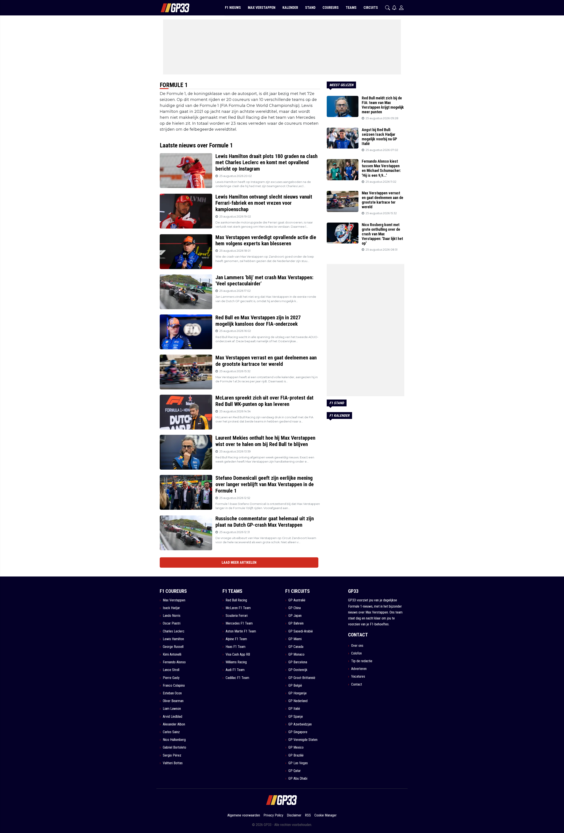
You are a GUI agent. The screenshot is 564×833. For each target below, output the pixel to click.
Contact (356, 684)
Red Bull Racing (236, 600)
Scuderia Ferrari (237, 616)
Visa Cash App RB (238, 654)
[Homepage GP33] (169, 8)
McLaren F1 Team (238, 608)
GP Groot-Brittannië (301, 678)
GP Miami (295, 639)
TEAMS (351, 8)
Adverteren (359, 669)
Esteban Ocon (172, 693)
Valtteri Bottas (173, 763)
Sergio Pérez (172, 755)
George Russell (173, 647)
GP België (295, 685)
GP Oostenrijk (297, 670)
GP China (294, 608)
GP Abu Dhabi (297, 778)
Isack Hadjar (171, 608)
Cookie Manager (325, 815)
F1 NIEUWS (233, 8)
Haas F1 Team (235, 647)
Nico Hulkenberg (174, 740)
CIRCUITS (371, 8)
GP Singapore (297, 732)
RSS (308, 815)
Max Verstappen (174, 600)
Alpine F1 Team (236, 639)
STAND (310, 8)
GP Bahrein (296, 623)
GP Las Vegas (298, 763)
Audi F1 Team (235, 670)
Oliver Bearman (173, 701)
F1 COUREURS (173, 591)
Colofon (356, 653)
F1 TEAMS (232, 591)
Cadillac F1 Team (237, 678)
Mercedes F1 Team (239, 623)
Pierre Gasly (171, 678)
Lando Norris (171, 616)
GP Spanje (295, 716)
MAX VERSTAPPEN (261, 8)
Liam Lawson (172, 709)
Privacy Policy (273, 815)
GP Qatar (294, 771)
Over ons (357, 645)
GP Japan (295, 616)
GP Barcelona (297, 662)
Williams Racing (236, 662)
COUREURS (331, 8)
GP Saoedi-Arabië (300, 631)
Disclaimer (294, 815)
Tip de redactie (361, 661)
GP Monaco (296, 654)
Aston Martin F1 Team (241, 631)
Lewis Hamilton (173, 639)
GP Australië (296, 600)
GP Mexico (296, 747)
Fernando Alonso (174, 662)
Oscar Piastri (171, 623)
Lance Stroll (171, 670)
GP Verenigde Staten (302, 740)
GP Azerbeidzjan (300, 724)
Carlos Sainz (171, 732)
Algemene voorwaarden (243, 815)
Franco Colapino (174, 685)
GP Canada (295, 647)
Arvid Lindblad (172, 716)
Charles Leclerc (173, 631)
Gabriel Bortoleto (174, 747)
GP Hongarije (297, 693)
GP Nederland (298, 701)
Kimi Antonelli (172, 654)
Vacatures (358, 676)
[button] (387, 7)
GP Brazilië (296, 755)
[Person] (401, 8)
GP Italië (294, 709)
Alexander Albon (174, 724)
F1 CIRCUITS (297, 591)
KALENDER (290, 8)
